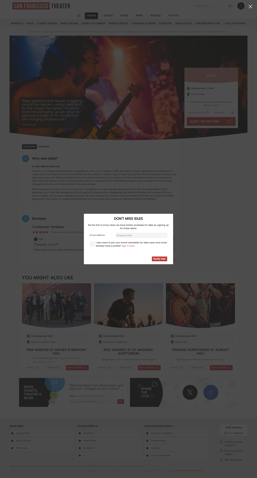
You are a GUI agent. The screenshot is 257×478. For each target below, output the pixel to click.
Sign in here (128, 245)
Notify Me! (159, 259)
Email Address (97, 235)
